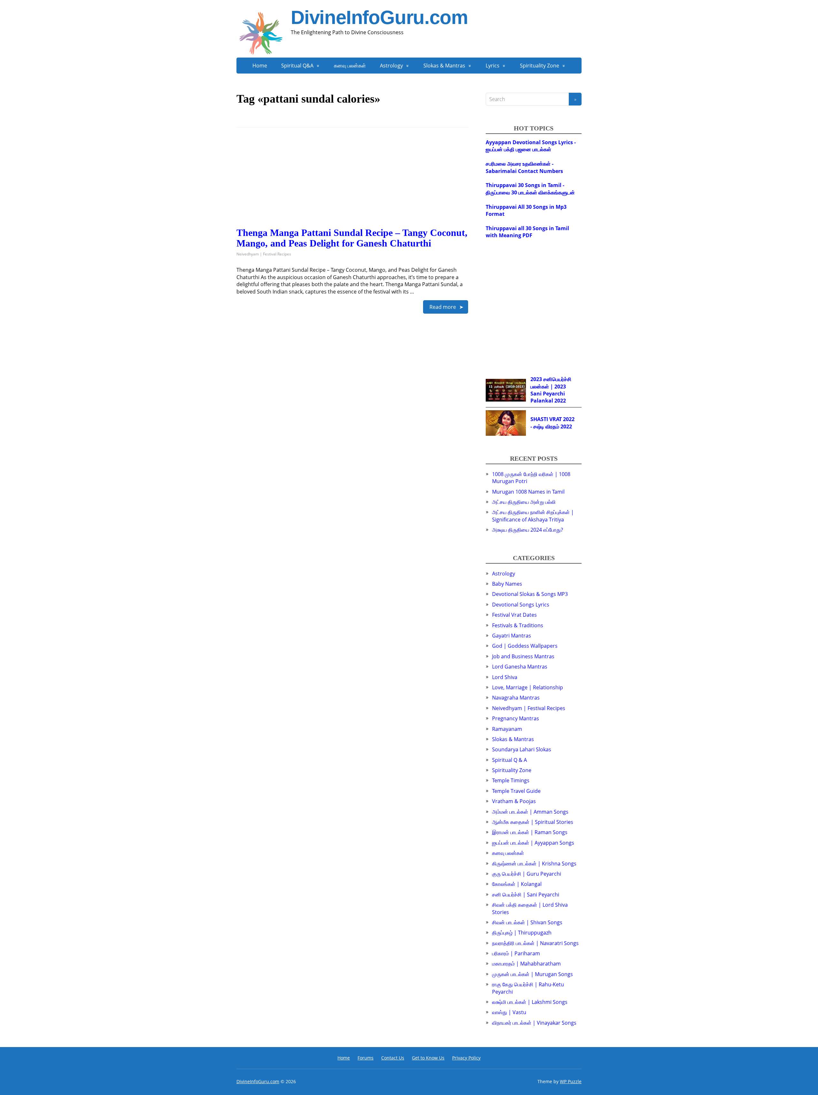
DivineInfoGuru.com (379, 18)
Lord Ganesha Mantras (519, 666)
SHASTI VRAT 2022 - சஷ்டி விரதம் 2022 (552, 423)
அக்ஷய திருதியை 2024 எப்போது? (527, 529)
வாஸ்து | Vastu (509, 1012)
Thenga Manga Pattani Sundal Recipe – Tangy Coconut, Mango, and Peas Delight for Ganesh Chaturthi (351, 237)
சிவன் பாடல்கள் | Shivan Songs (527, 922)
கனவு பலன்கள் (350, 65)
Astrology (391, 65)
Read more (442, 306)
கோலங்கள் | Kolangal (517, 884)
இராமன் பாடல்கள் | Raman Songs (529, 832)
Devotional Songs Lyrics (520, 604)
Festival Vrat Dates (514, 614)
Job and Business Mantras (523, 656)
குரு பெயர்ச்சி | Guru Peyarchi (526, 873)
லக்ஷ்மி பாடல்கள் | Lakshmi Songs (529, 1001)
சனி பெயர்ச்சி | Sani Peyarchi (525, 894)
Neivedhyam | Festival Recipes (263, 254)
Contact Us (392, 1058)
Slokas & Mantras (444, 65)
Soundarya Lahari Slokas (521, 749)
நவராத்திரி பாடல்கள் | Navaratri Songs (535, 943)
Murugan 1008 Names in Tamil (528, 491)
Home (259, 65)
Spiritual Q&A (297, 65)
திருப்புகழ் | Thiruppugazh (522, 932)
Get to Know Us (428, 1058)
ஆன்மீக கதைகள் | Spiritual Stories (532, 821)
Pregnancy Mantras (515, 718)
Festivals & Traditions (517, 625)
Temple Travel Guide (516, 790)
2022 (560, 400)
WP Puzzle (571, 1081)
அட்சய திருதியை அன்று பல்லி (524, 501)
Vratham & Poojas (514, 801)
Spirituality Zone (539, 65)
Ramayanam (507, 728)
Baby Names (507, 583)
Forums (366, 1058)
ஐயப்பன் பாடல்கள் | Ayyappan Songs (533, 842)
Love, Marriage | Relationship (527, 687)
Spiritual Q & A (509, 759)
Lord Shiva (504, 677)
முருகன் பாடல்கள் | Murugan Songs (532, 974)
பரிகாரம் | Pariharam (516, 953)
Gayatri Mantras (511, 635)
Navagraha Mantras (516, 697)
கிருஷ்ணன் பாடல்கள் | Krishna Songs (534, 863)
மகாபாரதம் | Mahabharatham (526, 963)
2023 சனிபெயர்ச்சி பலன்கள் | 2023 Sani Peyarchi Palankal (550, 390)
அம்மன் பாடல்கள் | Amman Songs (530, 811)
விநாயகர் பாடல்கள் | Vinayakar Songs (534, 1022)
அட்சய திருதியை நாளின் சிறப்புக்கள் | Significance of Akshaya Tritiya (533, 516)
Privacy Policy (466, 1058)
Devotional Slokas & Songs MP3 (530, 594)
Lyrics (492, 65)
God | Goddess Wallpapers (525, 645)
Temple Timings (510, 780)
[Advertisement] (352, 182)
